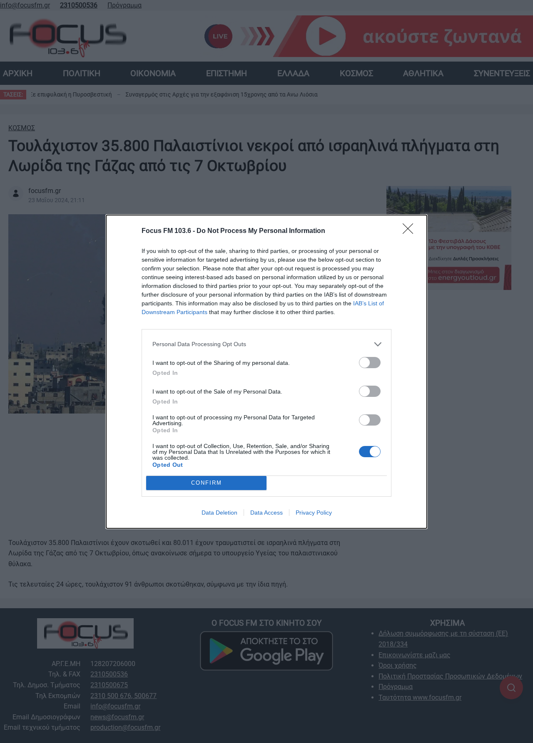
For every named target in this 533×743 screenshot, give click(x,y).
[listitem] (266, 344)
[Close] (410, 231)
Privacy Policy (314, 512)
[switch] (370, 362)
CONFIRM (206, 483)
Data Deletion (219, 512)
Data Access (266, 512)
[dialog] (266, 371)
